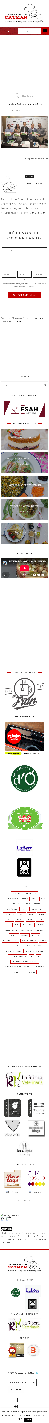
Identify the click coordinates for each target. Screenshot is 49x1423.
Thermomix (39, 967)
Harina (21, 914)
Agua (34, 899)
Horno (42, 914)
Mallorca (27, 925)
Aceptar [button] (28, 1420)
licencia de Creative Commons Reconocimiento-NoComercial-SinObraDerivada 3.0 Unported (24, 1239)
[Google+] (38, 164)
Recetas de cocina (35, 946)
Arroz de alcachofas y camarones (24, 485)
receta (10, 946)
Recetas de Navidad (34, 951)
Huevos (20, 920)
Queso (43, 941)
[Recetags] (12, 1178)
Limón (16, 925)
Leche (40, 920)
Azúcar (16, 904)
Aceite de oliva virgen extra (24, 893)
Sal (31, 956)
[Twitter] (33, 164)
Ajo (7, 904)
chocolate (37, 909)
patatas (24, 935)
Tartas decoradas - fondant (17, 967)
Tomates (31, 972)
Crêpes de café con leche (24, 532)
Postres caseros (10, 941)
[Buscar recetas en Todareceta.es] (10, 1215)
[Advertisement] (24, 61)
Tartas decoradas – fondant (24, 962)
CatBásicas (39, 904)
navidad (40, 930)
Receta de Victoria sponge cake (24, 438)
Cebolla (24, 909)
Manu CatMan (27, 96)
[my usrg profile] (36, 1192)
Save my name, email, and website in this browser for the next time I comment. (24, 285)
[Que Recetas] (12, 1192)
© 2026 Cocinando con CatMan (21, 1373)
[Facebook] (28, 164)
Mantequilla (11, 930)
